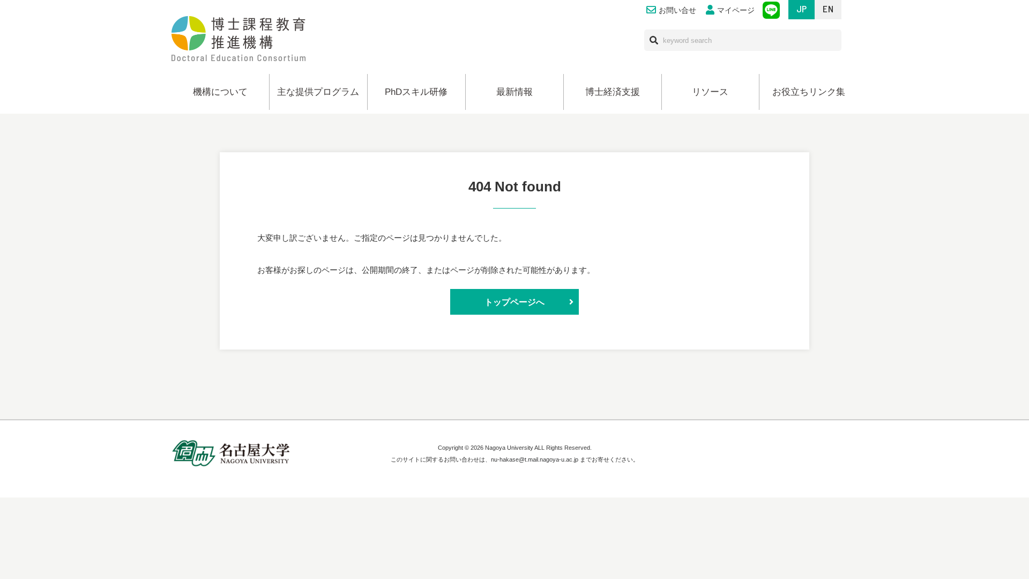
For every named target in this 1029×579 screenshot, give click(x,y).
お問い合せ (677, 10)
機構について (220, 92)
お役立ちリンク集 (808, 92)
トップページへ (514, 302)
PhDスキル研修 (416, 92)
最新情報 (514, 92)
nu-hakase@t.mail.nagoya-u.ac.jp (534, 459)
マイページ (736, 10)
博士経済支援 (612, 92)
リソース (710, 92)
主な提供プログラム (318, 92)
